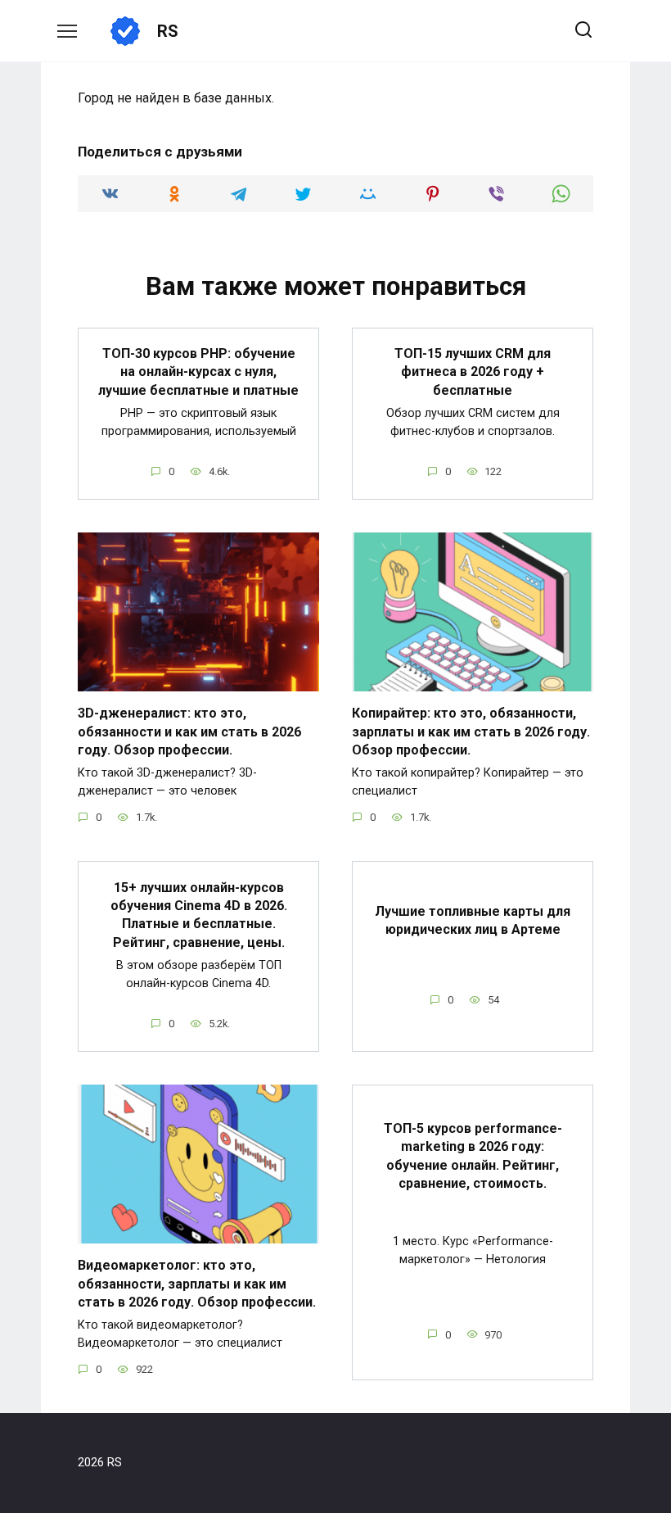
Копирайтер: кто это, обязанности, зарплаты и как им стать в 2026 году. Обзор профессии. (471, 731)
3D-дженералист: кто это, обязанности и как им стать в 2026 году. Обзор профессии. (189, 731)
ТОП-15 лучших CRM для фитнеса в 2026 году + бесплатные (472, 372)
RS (167, 31)
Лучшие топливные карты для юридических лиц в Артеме (472, 919)
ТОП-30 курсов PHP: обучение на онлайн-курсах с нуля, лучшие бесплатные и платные (198, 372)
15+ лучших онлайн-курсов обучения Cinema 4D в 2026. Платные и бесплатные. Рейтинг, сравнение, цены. (198, 914)
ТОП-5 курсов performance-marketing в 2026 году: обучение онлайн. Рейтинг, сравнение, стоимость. (473, 1156)
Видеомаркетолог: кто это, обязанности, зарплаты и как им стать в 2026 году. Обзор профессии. (197, 1283)
